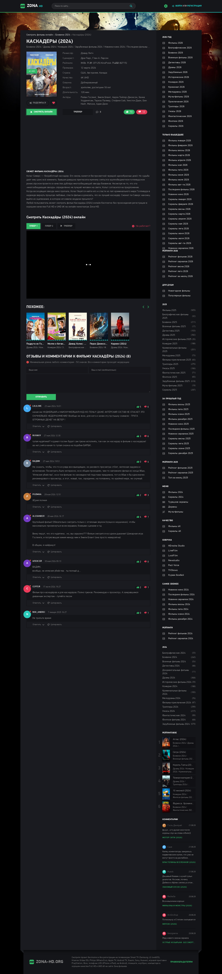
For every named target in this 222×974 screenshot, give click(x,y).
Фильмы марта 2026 (179, 155)
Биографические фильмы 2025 (175, 316)
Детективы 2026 (177, 62)
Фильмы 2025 (169, 310)
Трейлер (78, 112)
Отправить (41, 397)
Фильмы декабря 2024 (180, 619)
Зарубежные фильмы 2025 (176, 381)
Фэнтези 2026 (175, 121)
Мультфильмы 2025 (172, 385)
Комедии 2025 (169, 344)
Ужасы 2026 (174, 111)
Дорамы (172, 507)
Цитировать (56, 426)
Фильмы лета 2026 (178, 170)
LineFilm (173, 550)
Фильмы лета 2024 (178, 609)
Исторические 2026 (178, 77)
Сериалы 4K (174, 531)
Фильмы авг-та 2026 (179, 185)
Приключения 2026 (178, 102)
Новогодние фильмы (179, 291)
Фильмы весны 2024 (179, 604)
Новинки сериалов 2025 (181, 434)
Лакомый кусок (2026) (174, 887)
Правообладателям (181, 962)
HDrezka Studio (176, 546)
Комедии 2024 (169, 686)
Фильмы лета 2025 (178, 409)
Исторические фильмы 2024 (176, 682)
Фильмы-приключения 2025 (176, 360)
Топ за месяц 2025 (178, 478)
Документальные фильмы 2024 (175, 672)
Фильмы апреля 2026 (179, 160)
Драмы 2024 (168, 678)
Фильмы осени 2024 (179, 614)
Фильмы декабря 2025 (180, 419)
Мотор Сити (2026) (172, 838)
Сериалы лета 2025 (178, 443)
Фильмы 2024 (175, 492)
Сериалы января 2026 (179, 199)
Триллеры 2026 (176, 106)
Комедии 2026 (175, 82)
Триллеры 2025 (170, 364)
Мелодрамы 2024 (171, 698)
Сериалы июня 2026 (178, 233)
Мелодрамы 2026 (177, 92)
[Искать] (131, 6)
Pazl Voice (173, 565)
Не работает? (143, 226)
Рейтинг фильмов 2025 (180, 468)
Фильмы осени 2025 (179, 414)
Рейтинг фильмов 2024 (180, 633)
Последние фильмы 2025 (181, 429)
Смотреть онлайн (43, 112)
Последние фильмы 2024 (181, 594)
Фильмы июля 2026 (178, 180)
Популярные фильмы (179, 296)
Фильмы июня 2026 (178, 175)
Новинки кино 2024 (178, 590)
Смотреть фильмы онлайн (39, 35)
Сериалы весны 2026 (179, 209)
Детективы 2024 (171, 666)
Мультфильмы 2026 (178, 97)
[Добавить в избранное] (54, 103)
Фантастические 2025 (173, 373)
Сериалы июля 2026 (178, 238)
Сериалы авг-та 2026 (179, 243)
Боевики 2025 (169, 322)
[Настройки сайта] (166, 6)
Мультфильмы (175, 512)
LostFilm (173, 555)
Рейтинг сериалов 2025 (180, 473)
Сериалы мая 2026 (178, 224)
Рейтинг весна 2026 (178, 266)
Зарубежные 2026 (178, 72)
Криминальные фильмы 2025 (174, 349)
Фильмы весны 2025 (179, 404)
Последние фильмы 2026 (181, 189)
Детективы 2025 (171, 331)
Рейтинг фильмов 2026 (180, 257)
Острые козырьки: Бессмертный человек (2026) (179, 943)
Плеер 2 (49, 226)
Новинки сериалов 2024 (181, 599)
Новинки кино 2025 (178, 424)
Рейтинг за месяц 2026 (180, 276)
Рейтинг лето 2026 (178, 271)
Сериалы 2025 (169, 390)
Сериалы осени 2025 (179, 448)
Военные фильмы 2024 (174, 661)
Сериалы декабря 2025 (180, 453)
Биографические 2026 (180, 48)
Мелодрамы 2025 (171, 355)
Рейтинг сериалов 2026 (180, 261)
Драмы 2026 (174, 67)
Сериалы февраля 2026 (180, 204)
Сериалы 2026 (175, 126)
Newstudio (173, 560)
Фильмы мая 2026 (178, 165)
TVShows (173, 570)
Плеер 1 (33, 226)
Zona (35, 6)
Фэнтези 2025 (169, 377)
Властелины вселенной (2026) (179, 862)
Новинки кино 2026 (178, 194)
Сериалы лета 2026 (178, 228)
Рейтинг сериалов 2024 (180, 638)
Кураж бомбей (176, 575)
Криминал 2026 (176, 87)
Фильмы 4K (174, 526)
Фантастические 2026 (180, 116)
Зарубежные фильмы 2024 (176, 724)
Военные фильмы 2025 (174, 326)
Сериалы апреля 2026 (179, 219)
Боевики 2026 (175, 53)
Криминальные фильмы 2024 (174, 692)
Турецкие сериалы (178, 502)
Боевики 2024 (62, 35)
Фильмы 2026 (175, 43)
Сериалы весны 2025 (179, 438)
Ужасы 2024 (168, 711)
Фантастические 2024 (173, 715)
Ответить (37, 426)
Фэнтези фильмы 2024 (174, 720)
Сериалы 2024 (175, 497)
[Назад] (143, 307)
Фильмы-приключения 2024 (176, 703)
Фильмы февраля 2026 (180, 145)
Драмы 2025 (168, 335)
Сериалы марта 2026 (179, 214)
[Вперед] (148, 307)
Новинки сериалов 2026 (181, 248)
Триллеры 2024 (170, 707)
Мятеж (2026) (169, 924)
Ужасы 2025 (168, 368)
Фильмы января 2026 (179, 140)
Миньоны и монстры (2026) (177, 906)
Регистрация (194, 6)
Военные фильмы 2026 (180, 57)
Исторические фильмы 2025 (176, 339)
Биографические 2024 (173, 653)
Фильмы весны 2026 (179, 150)
